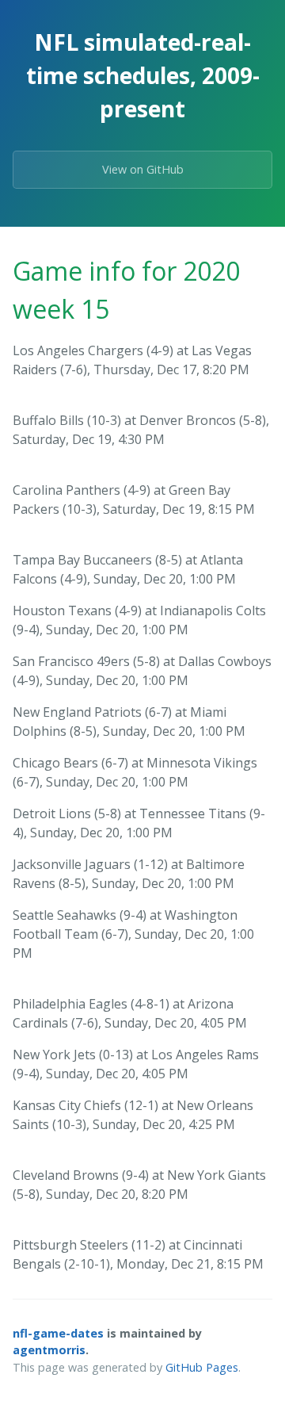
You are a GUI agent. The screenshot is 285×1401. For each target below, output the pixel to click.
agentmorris (49, 1349)
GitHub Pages (201, 1367)
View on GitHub (143, 169)
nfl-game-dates (58, 1333)
